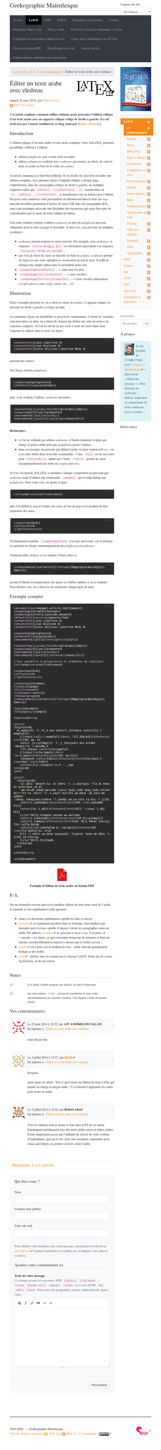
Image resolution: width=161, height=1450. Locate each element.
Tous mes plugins (27, 48)
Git (126, 272)
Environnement (136, 181)
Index (130, 200)
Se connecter (34, 1433)
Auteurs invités (90, 48)
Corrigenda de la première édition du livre (39, 39)
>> (147, 323)
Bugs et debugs (136, 157)
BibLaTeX (133, 151)
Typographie (134, 253)
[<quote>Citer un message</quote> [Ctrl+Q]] (38, 1303)
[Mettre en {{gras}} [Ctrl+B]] (19, 1303)
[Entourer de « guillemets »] (44, 1303)
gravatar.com (22, 1251)
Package (132, 223)
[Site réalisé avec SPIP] (143, 1430)
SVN (127, 278)
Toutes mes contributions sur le (94, 39)
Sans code (130, 291)
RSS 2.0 (54, 1433)
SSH (127, 284)
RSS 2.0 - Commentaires (81, 1433)
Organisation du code (137, 214)
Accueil (18, 20)
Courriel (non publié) (28, 1209)
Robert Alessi (50, 100)
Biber (130, 145)
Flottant (131, 187)
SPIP (127, 259)
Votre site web (23, 1226)
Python (61, 20)
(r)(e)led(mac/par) (50, 72)
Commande (134, 164)
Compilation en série (136, 172)
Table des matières (133, 231)
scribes (23, 947)
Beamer (131, 139)
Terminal (132, 240)
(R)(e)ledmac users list (61, 48)
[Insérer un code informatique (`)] (51, 1303)
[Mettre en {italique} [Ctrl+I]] (26, 1303)
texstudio (24, 923)
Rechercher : (128, 316)
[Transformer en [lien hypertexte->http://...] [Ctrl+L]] (32, 1303)
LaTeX (33, 20)
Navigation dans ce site (27, 29)
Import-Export (136, 193)
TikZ (130, 247)
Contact (114, 20)
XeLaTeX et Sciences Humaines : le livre (96, 29)
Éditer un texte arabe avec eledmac (67, 1029)
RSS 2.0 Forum (23, 105)
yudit (22, 956)
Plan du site (17, 1433)
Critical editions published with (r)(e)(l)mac (39, 57)
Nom (18, 1192)
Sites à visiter (56, 29)
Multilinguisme (136, 206)
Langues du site (130, 4)
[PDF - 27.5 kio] (62, 874)
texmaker (47, 933)
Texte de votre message (30, 1275)
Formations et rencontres (87, 20)
